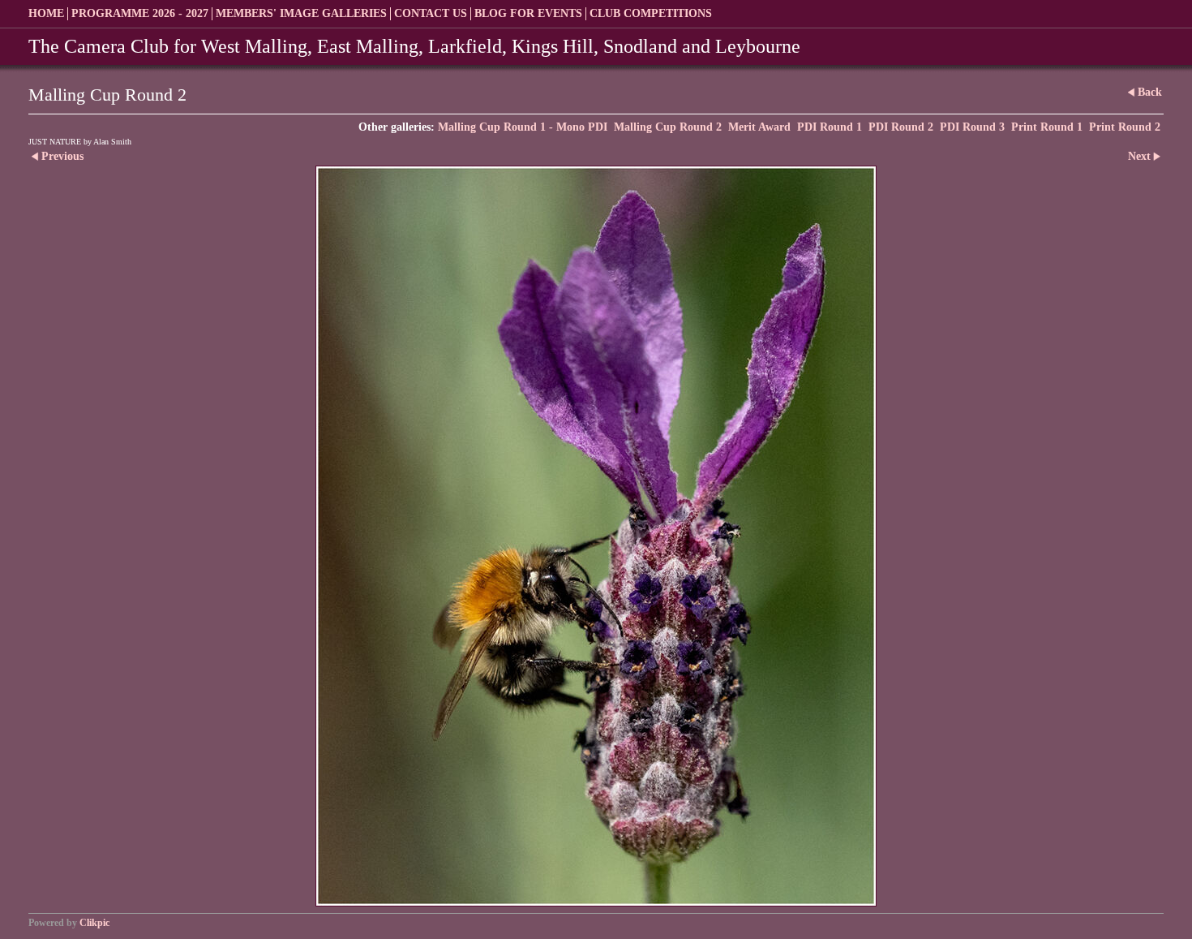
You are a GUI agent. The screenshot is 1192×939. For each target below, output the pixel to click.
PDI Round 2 (900, 127)
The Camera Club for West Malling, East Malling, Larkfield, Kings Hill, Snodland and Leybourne (414, 46)
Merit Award (759, 127)
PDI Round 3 (972, 127)
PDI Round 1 (829, 127)
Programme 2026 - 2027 (139, 13)
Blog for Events (528, 13)
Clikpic (94, 922)
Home (46, 13)
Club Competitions (651, 13)
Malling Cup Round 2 (668, 127)
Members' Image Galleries (301, 13)
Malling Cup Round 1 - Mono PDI (522, 127)
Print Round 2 (1124, 127)
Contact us (430, 13)
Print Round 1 (1047, 127)
